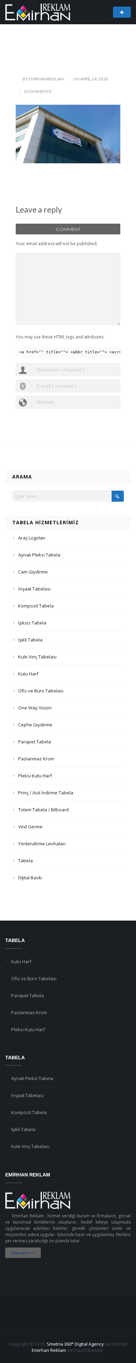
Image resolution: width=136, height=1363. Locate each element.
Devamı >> (23, 1253)
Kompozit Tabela (36, 606)
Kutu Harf (28, 674)
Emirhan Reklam (49, 1350)
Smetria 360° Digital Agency (75, 1344)
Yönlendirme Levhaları (42, 843)
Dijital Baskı (30, 877)
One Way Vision (35, 708)
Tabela (25, 860)
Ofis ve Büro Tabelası (40, 691)
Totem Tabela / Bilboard (43, 809)
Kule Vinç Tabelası (37, 657)
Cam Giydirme (33, 572)
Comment (68, 229)
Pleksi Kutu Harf (35, 776)
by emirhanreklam (43, 78)
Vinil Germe (30, 826)
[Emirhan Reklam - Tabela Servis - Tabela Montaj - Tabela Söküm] (37, 11)
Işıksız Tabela (32, 623)
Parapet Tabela (34, 742)
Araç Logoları (31, 538)
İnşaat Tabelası (34, 589)
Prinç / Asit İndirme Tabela (45, 793)
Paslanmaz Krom (36, 759)
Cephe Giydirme (35, 725)
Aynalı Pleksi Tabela (39, 555)
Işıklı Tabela (30, 640)
